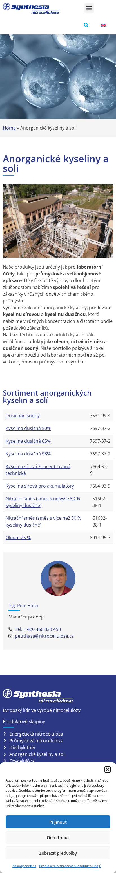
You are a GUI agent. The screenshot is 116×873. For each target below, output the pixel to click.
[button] (107, 769)
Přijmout (58, 822)
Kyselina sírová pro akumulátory (40, 486)
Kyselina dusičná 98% (28, 454)
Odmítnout (58, 837)
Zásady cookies (24, 865)
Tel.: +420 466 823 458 (38, 629)
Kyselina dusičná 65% (28, 441)
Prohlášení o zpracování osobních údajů (70, 865)
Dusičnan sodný (23, 416)
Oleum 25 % (18, 537)
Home (9, 128)
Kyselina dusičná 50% (28, 428)
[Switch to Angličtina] (104, 25)
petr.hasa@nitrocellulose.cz (44, 636)
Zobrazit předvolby (58, 853)
